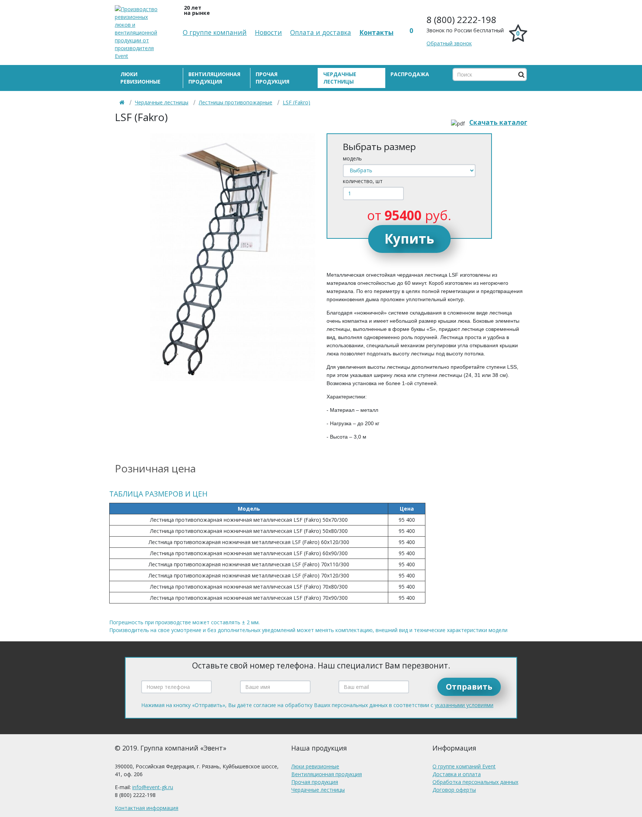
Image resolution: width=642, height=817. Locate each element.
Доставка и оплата (456, 774)
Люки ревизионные (140, 78)
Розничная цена (155, 468)
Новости (268, 32)
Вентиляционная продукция (214, 78)
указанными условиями (464, 705)
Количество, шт (363, 181)
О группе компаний (215, 32)
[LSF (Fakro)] (232, 257)
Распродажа (409, 74)
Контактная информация (146, 807)
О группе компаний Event (464, 766)
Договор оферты (454, 789)
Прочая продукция (272, 78)
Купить (409, 238)
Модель (352, 158)
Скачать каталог (498, 122)
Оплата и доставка (320, 32)
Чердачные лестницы (339, 78)
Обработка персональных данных (475, 781)
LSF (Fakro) (296, 102)
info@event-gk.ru (152, 787)
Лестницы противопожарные (235, 102)
